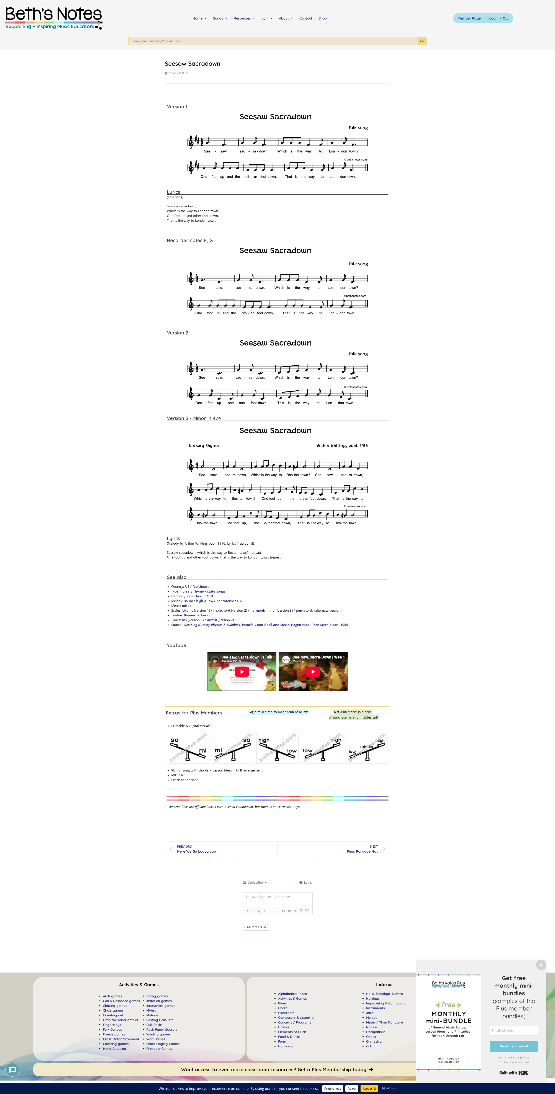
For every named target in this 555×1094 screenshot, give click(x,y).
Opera (371, 1037)
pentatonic (225, 601)
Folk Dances (112, 1029)
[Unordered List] (277, 911)
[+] (307, 910)
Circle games (113, 1010)
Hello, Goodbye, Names (384, 994)
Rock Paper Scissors (161, 1029)
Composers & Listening (296, 1017)
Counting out (113, 1015)
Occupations (375, 1032)
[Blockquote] (283, 911)
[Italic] (253, 911)
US (187, 586)
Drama (283, 1027)
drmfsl (212, 620)
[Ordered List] (271, 911)
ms (184, 620)
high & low (204, 601)
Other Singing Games (163, 1044)
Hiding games (157, 996)
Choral (283, 1008)
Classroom (286, 1013)
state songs (216, 591)
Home (197, 18)
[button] (384, 984)
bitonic (187, 610)
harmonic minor (263, 610)
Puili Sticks (154, 1025)
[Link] (295, 911)
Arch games (112, 996)
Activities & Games (292, 998)
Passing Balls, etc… (160, 1020)
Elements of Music (292, 1032)
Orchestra (374, 1041)
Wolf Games (155, 1039)
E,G (239, 601)
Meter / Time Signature (384, 1022)
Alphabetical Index (292, 994)
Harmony (285, 1046)
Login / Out (499, 18)
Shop (323, 18)
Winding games (158, 1034)
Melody (371, 1017)
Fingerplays (112, 1025)
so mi (188, 601)
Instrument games (160, 1006)
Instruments (375, 1008)
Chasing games (115, 1006)
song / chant (178, 73)
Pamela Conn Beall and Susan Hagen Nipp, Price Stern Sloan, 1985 (265, 624)
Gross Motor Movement (121, 1039)
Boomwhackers (196, 615)
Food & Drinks (289, 1037)
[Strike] (265, 911)
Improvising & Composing (386, 1003)
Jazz (369, 1013)
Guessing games (116, 1044)
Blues (282, 1003)
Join (264, 18)
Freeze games (114, 1034)
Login (307, 882)
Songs (218, 18)
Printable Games (159, 1049)
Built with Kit (514, 1073)
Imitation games (159, 1001)
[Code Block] (289, 911)
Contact (305, 18)
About (284, 18)
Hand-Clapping (114, 1049)
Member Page (469, 18)
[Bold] (247, 911)
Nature (371, 1027)
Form (282, 1041)
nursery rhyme (192, 591)
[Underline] (259, 911)
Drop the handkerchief (120, 1020)
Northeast (201, 586)
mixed (186, 605)
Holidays (372, 998)
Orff (210, 596)
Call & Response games (121, 1001)
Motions (152, 1015)
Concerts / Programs (294, 1022)
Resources (242, 18)
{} (301, 910)
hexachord (221, 610)
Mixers (151, 1010)
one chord (195, 596)
